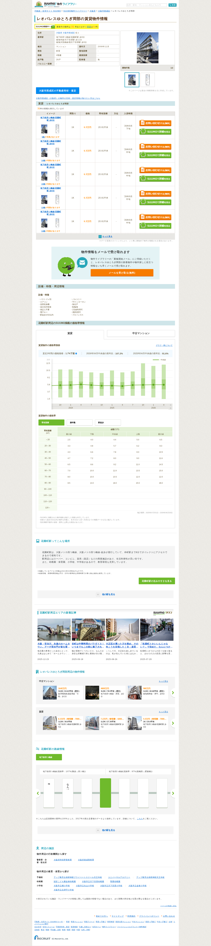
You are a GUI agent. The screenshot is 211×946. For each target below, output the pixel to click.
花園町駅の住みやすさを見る (157, 581)
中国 (78, 930)
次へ (172, 793)
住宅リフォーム (49, 927)
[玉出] (143, 793)
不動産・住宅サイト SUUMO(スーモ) (48, 921)
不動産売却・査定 (63, 927)
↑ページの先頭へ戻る (168, 906)
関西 (68, 930)
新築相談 (74, 927)
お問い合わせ (169, 916)
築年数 (73, 422)
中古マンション (138, 921)
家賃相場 (110, 921)
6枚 (43, 137)
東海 (63, 930)
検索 (174, 5)
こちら (140, 819)
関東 (47, 930)
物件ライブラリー (109, 927)
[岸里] (124, 793)
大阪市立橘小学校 (62, 886)
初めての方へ (102, 916)
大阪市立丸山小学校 (85, 886)
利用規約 (131, 916)
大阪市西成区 (104, 11)
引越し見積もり (85, 927)
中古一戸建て (162, 921)
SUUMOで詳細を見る (155, 131)
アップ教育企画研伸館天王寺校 (150, 877)
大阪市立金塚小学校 (138, 886)
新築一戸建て (151, 921)
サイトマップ (118, 916)
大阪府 (93, 11)
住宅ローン (96, 927)
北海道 (37, 930)
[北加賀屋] (162, 793)
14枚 (43, 160)
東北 (42, 930)
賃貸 (89, 27)
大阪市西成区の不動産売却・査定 (57, 90)
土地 (170, 921)
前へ (38, 793)
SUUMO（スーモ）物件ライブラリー (55, 4)
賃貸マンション (77, 921)
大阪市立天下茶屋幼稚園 (93, 881)
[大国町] (86, 793)
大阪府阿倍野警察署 (63, 860)
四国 (73, 930)
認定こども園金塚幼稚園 (65, 881)
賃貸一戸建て (101, 921)
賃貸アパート (89, 921)
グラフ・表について (164, 345)
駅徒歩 (101, 422)
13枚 (43, 207)
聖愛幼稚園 (115, 881)
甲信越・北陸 (56, 930)
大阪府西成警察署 (86, 860)
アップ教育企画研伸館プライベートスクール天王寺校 (78, 877)
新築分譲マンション (123, 921)
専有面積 (45, 422)
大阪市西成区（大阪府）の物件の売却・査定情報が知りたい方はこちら (68, 98)
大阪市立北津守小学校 (64, 890)
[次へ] (172, 692)
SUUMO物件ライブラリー (75, 11)
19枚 (43, 184)
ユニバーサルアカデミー (119, 877)
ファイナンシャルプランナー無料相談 (131, 927)
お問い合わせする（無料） (155, 123)
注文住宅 (37, 927)
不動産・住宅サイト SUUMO (47, 11)
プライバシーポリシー (149, 916)
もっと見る (163, 681)
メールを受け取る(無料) (122, 272)
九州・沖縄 (85, 930)
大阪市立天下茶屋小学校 (111, 886)
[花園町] (105, 793)
